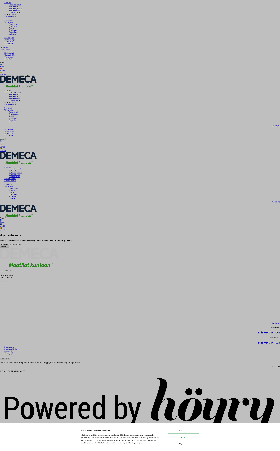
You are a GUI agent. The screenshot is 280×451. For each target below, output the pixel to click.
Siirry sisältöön (5, 49)
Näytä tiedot (183, 444)
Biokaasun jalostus (15, 9)
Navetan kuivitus (10, 14)
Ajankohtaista (13, 26)
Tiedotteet (12, 34)
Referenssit (8, 20)
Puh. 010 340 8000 (269, 332)
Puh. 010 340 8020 (269, 342)
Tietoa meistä (8, 22)
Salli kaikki (183, 431)
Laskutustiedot (5, 281)
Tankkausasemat (14, 12)
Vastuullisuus (8, 42)
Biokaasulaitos (14, 7)
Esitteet (11, 28)
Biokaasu (7, 3)
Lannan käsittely (10, 16)
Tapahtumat (13, 30)
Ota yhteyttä (4, 47)
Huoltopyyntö (9, 38)
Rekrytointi (13, 32)
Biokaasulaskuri (14, 10)
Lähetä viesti (5, 359)
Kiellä (183, 438)
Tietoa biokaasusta (15, 5)
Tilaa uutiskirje (9, 40)
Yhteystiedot (8, 43)
